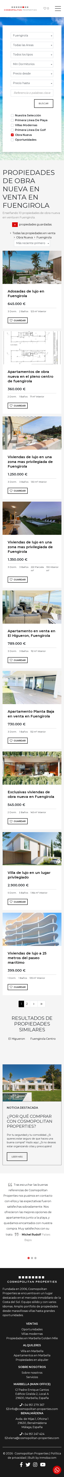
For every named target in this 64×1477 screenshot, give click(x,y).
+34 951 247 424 (33, 1434)
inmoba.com (48, 1457)
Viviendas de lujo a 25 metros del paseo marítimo (27, 958)
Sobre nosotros (32, 1372)
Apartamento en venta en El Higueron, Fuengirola (31, 633)
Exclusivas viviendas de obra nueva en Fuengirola (31, 794)
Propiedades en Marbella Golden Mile (32, 1338)
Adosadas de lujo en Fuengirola (26, 293)
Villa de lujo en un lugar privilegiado (29, 875)
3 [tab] (35, 1258)
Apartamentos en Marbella (32, 1355)
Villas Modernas (26, 125)
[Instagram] (35, 1464)
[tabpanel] (32, 1212)
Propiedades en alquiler (32, 1359)
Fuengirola (44, 237)
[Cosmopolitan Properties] (20, 8)
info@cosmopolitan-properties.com (34, 1409)
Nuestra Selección (28, 115)
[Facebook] (20, 1464)
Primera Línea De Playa (31, 120)
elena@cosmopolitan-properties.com (33, 1438)
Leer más (17, 1156)
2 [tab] (32, 1258)
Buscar (43, 103)
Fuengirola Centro (43, 1038)
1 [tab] (28, 1258)
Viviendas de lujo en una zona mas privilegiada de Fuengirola (30, 461)
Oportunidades (26, 139)
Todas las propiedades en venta (33, 233)
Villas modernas (32, 1333)
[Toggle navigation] (57, 8)
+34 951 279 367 (33, 1404)
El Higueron (16, 1038)
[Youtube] (43, 1464)
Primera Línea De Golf (30, 130)
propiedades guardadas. (33, 224)
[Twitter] (28, 1464)
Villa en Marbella (32, 1351)
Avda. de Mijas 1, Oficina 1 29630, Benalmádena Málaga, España (32, 1423)
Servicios (32, 1377)
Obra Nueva (23, 135)
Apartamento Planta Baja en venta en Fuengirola (31, 713)
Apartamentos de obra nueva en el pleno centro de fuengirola (30, 376)
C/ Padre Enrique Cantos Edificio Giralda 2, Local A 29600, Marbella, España (32, 1394)
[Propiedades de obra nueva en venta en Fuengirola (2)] (34, 1004)
